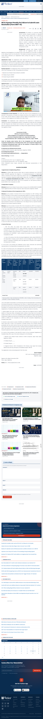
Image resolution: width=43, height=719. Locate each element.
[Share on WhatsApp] (38, 29)
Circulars (29, 701)
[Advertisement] (9, 43)
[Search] (41, 11)
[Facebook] (2, 703)
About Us (37, 699)
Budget (10, 11)
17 (4, 651)
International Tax (15, 707)
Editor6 (4, 27)
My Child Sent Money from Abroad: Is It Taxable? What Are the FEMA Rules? (18, 590)
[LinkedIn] (2, 706)
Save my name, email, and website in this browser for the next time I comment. (17, 494)
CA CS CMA (38, 11)
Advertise (37, 702)
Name (4, 480)
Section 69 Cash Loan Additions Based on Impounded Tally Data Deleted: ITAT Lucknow (21, 585)
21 (27, 651)
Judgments (30, 702)
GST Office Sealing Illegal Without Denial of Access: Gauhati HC (15, 588)
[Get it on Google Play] (17, 690)
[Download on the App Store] (25, 690)
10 (4, 649)
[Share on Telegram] (41, 29)
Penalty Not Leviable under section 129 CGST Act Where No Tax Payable (17, 543)
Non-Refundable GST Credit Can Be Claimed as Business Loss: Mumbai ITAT (18, 562)
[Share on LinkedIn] (36, 29)
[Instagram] (5, 706)
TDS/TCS (14, 704)
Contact (37, 704)
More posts (4, 556)
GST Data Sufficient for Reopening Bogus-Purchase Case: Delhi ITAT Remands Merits (20, 565)
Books (26, 0)
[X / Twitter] (5, 703)
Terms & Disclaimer (38, 713)
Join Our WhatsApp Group (10, 396)
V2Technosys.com (22, 713)
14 (27, 649)
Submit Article (38, 701)
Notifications (30, 699)
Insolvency (23, 704)
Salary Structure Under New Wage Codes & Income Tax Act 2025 (15, 546)
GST (34, 11)
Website (4, 489)
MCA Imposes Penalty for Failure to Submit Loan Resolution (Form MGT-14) (20, 24)
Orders (24, 27)
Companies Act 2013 (19, 386)
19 (15, 651)
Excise (26, 11)
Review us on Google (9, 399)
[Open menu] (41, 4)
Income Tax (6, 11)
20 (21, 651)
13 (21, 649)
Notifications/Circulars (15, 16)
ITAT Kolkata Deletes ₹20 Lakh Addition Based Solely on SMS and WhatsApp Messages (20, 568)
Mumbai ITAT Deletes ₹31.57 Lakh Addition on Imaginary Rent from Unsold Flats (18, 554)
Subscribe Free (37, 670)
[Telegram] (2, 709)
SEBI (21, 701)
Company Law (21, 11)
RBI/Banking (23, 702)
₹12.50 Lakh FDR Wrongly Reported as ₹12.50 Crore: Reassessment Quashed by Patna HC (21, 571)
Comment (5, 467)
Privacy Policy (31, 713)
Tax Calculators (31, 707)
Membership (38, 706)
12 (15, 649)
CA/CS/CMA (23, 706)
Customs (30, 11)
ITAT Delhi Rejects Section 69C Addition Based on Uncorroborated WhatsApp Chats (20, 582)
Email (4, 485)
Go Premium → (21, 535)
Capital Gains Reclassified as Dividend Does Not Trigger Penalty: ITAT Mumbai (19, 573)
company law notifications (31, 386)
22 (32, 651)
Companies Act (10, 386)
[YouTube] (8, 703)
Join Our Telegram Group (24, 396)
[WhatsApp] (8, 706)
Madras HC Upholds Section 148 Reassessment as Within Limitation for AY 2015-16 (19, 548)
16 (38, 649)
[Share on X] (33, 29)
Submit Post (33, 0)
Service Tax (15, 11)
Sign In (39, 0)
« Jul (2, 657)
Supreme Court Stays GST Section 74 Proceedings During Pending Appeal (18, 551)
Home (2, 11)
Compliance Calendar (30, 705)
